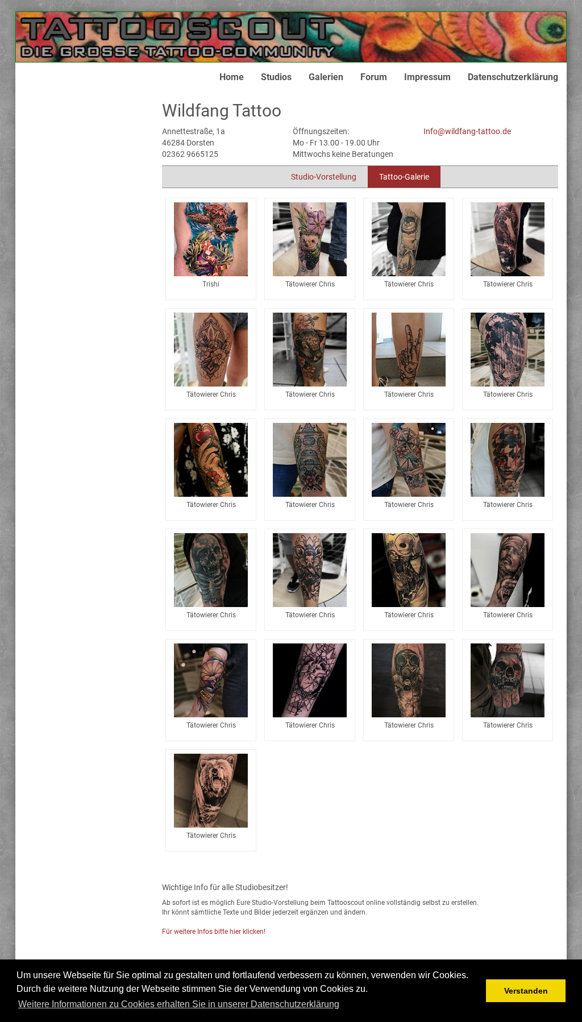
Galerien (326, 77)
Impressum (427, 77)
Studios (276, 77)
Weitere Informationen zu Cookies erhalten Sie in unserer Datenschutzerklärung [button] (178, 1004)
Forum (373, 77)
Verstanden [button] (526, 990)
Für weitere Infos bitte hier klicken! (213, 932)
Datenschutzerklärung (513, 77)
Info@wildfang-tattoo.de (467, 131)
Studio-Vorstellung (323, 176)
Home (231, 77)
